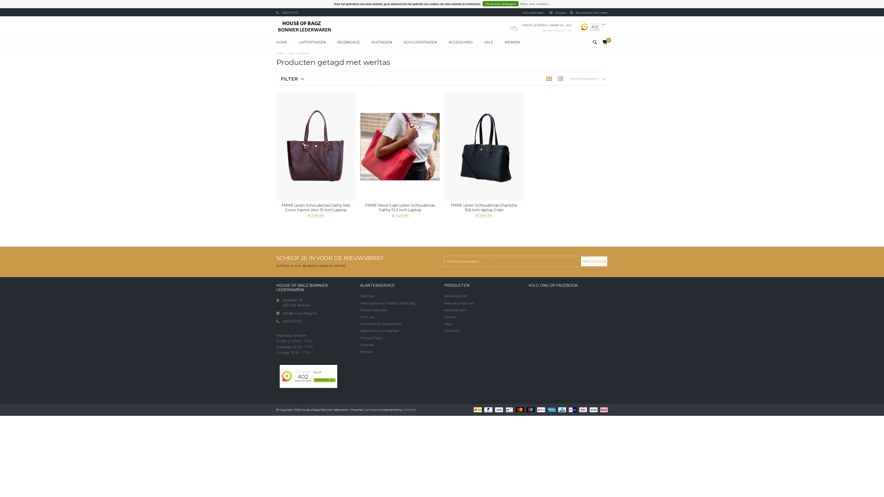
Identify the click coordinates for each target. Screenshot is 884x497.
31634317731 (290, 12)
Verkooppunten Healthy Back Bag (388, 303)
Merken (512, 42)
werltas (304, 53)
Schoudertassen (420, 42)
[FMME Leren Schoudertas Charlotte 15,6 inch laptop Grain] (484, 147)
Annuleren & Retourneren (381, 324)
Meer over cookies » (535, 4)
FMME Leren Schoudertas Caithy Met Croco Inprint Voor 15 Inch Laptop (316, 207)
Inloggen (560, 12)
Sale (488, 42)
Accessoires (461, 42)
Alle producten (456, 296)
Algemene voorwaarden (379, 331)
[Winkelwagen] (603, 42)
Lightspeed (370, 409)
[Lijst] (560, 80)
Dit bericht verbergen (500, 4)
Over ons (367, 317)
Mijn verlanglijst (533, 12)
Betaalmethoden (374, 310)
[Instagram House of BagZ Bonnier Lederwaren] (372, 367)
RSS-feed (451, 331)
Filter (289, 79)
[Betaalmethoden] (477, 409)
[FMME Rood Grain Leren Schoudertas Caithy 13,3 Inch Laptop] (400, 147)
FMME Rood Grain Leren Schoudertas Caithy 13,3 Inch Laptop (400, 207)
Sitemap (367, 345)
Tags (291, 53)
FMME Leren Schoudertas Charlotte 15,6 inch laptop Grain (484, 207)
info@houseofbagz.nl (300, 313)
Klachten (367, 296)
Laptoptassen (312, 42)
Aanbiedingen (455, 310)
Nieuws (366, 352)
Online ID (409, 409)
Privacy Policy (371, 338)
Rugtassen (381, 42)
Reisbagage (348, 42)
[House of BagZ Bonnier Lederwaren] (304, 26)
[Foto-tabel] (549, 80)
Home (281, 42)
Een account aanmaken (591, 12)
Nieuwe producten (459, 303)
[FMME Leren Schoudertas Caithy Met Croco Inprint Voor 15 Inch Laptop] (316, 147)
